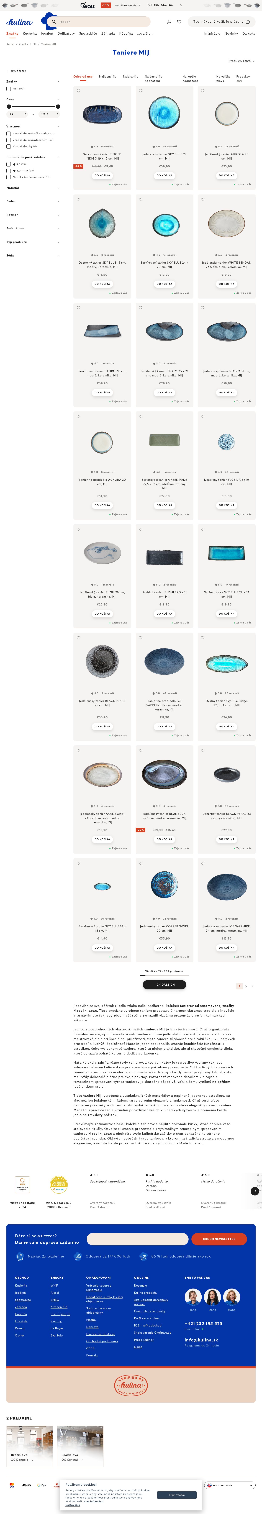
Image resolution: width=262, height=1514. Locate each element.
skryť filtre (18, 71)
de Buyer (57, 1328)
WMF (54, 1285)
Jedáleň (20, 1292)
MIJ (99, 1095)
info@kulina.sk (201, 1340)
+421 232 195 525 (203, 1324)
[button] (164, 79)
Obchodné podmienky (102, 1341)
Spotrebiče (23, 1300)
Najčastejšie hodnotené (154, 78)
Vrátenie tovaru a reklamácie (99, 1287)
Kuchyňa (21, 1285)
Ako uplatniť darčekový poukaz (151, 1302)
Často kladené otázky (150, 1311)
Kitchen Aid (59, 1307)
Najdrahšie (130, 76)
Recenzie (140, 1285)
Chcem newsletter (219, 1239)
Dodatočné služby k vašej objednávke (104, 1299)
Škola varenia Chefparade (152, 1332)
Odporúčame (83, 76)
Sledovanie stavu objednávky (98, 1310)
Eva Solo (57, 1335)
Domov (20, 1328)
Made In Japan (85, 1010)
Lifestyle (21, 1321)
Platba (91, 1319)
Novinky (231, 33)
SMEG (55, 1300)
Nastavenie (72, 1504)
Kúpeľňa (21, 1314)
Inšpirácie (212, 33)
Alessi (55, 1292)
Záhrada (21, 1307)
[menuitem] (12, 34)
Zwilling (56, 1321)
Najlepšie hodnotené (190, 78)
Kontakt (92, 1355)
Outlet (20, 1335)
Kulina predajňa (145, 1292)
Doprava (92, 1327)
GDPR (90, 1348)
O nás (138, 1347)
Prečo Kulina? (144, 1339)
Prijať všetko (177, 1495)
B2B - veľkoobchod (148, 1325)
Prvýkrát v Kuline (146, 1318)
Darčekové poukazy (100, 1334)
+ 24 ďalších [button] (164, 984)
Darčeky (249, 33)
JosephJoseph (60, 1314)
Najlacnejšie (108, 76)
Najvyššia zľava (223, 78)
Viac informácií (93, 1501)
